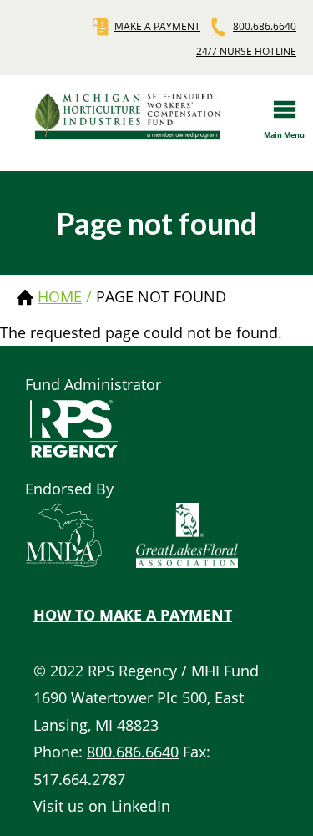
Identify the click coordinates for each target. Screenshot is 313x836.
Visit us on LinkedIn (101, 806)
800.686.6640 (264, 26)
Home (60, 296)
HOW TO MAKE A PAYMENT (132, 615)
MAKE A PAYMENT (157, 26)
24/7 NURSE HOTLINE (246, 51)
